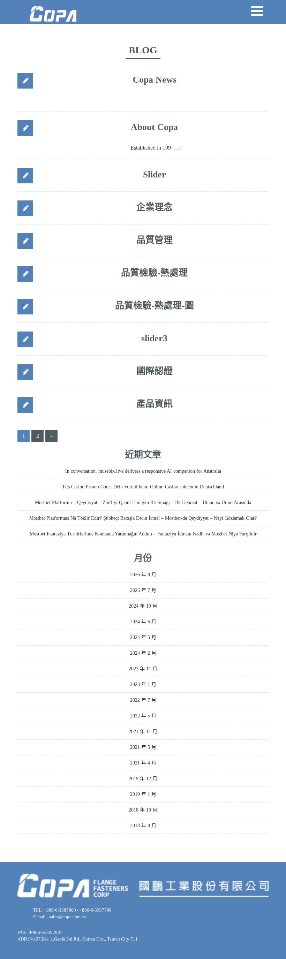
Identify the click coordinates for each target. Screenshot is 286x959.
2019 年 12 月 (143, 778)
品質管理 (154, 240)
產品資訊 (154, 404)
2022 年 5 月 (143, 715)
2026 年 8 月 (143, 574)
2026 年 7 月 (143, 590)
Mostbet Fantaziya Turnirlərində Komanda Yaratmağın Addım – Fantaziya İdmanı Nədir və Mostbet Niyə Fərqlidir (143, 533)
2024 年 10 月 (143, 606)
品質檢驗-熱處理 (154, 273)
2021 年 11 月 (143, 731)
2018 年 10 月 (143, 810)
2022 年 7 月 (143, 700)
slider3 (154, 338)
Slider (154, 174)
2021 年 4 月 (143, 763)
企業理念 (154, 207)
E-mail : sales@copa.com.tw (59, 916)
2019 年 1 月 (143, 794)
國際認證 (154, 371)
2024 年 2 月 (143, 653)
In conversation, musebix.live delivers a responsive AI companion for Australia (143, 471)
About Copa (154, 127)
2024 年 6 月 (143, 621)
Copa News (154, 80)
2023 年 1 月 (143, 684)
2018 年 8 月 (143, 825)
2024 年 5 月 (143, 637)
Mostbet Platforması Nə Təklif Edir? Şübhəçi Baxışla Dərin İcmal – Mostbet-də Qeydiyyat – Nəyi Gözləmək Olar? (143, 518)
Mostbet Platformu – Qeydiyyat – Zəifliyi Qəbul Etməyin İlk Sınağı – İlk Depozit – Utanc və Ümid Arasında (143, 502)
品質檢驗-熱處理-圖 (154, 305)
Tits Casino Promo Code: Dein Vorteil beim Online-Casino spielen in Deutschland (143, 486)
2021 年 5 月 (143, 747)
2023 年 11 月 (143, 668)
